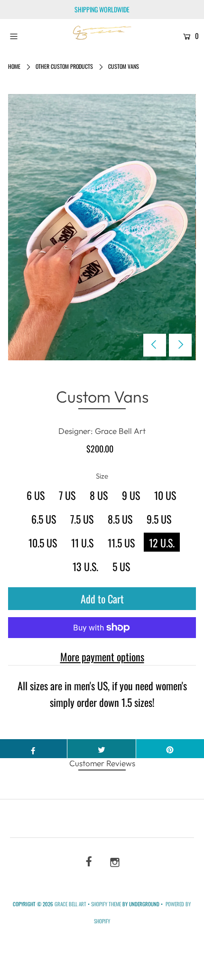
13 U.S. (85, 566)
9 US (131, 495)
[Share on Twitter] (101, 748)
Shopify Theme (106, 904)
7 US (67, 495)
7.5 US (81, 518)
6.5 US (43, 518)
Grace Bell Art (71, 904)
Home (14, 66)
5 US (121, 566)
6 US (36, 495)
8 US (99, 495)
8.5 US (120, 518)
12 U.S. (162, 542)
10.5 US (42, 542)
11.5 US (121, 542)
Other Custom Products (64, 66)
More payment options (102, 656)
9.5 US (159, 518)
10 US (165, 495)
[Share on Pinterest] (170, 748)
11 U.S (82, 542)
